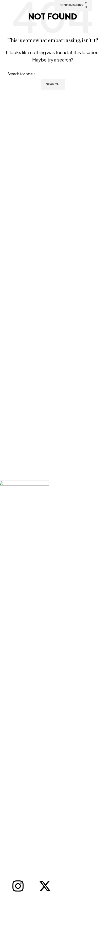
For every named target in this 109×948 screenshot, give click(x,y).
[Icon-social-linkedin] (31, 886)
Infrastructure (14, 932)
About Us (10, 915)
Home (8, 907)
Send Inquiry (71, 5)
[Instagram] (18, 886)
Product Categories (19, 923)
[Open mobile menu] (99, 5)
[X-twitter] (45, 886)
